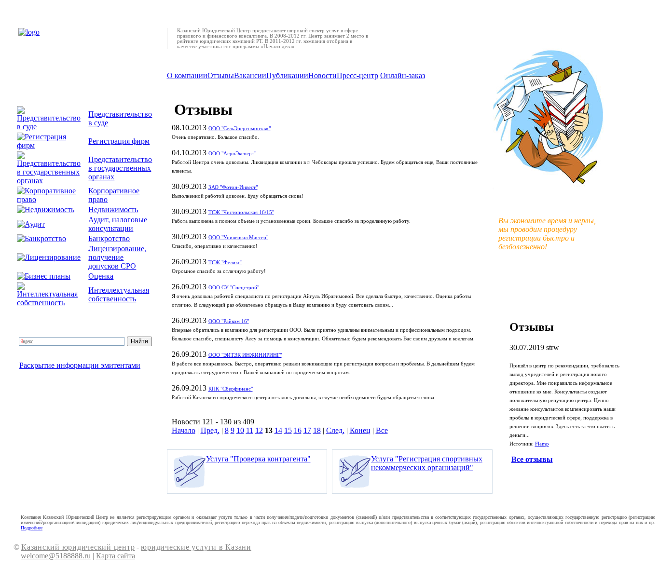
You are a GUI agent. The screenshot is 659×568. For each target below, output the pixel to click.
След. (335, 430)
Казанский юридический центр (78, 547)
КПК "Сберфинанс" (230, 389)
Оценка (100, 276)
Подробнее (31, 527)
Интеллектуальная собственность (118, 294)
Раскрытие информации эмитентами (79, 365)
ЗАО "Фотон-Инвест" (233, 187)
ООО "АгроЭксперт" (232, 153)
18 (317, 430)
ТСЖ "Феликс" (225, 262)
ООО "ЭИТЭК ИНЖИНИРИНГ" (245, 355)
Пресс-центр (357, 75)
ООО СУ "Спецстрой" (233, 287)
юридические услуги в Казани (196, 547)
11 (249, 430)
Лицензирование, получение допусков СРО (117, 257)
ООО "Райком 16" (228, 321)
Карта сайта (115, 556)
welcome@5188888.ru (56, 556)
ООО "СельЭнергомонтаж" (239, 128)
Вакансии (250, 75)
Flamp (542, 443)
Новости (322, 75)
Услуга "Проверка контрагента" (258, 459)
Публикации (287, 75)
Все (382, 430)
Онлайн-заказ (402, 75)
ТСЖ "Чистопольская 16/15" (241, 212)
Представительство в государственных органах (120, 168)
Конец (360, 430)
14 (278, 430)
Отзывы (220, 75)
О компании (187, 75)
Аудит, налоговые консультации (117, 224)
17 (307, 430)
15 (288, 430)
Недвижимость (113, 209)
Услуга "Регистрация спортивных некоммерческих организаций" (426, 463)
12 (259, 430)
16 (298, 430)
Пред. (210, 430)
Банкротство (109, 238)
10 (240, 430)
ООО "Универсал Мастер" (238, 237)
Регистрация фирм (119, 141)
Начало (183, 430)
